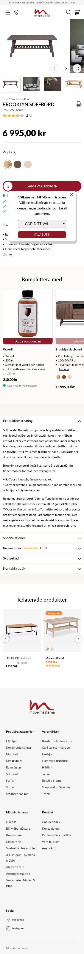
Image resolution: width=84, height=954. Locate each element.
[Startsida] (42, 12)
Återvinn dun (15, 867)
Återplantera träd (18, 873)
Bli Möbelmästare (18, 828)
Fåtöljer (11, 741)
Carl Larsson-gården (56, 747)
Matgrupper (14, 760)
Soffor (10, 780)
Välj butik (42, 234)
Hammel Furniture (55, 760)
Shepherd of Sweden (56, 787)
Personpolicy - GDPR (56, 835)
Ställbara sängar (17, 794)
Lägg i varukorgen (42, 186)
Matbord (12, 754)
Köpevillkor (14, 835)
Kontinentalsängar (18, 747)
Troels (46, 794)
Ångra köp (49, 848)
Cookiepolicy (51, 822)
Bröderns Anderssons (57, 741)
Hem (5, 99)
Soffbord (12, 774)
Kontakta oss (51, 828)
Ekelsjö (47, 754)
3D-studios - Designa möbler (20, 857)
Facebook (18, 919)
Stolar (10, 787)
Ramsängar (13, 767)
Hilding (47, 767)
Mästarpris (13, 841)
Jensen (46, 774)
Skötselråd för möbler (21, 848)
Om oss (11, 822)
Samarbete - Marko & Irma (20, 882)
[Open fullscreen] (77, 68)
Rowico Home (51, 780)
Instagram (18, 928)
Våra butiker (50, 841)
